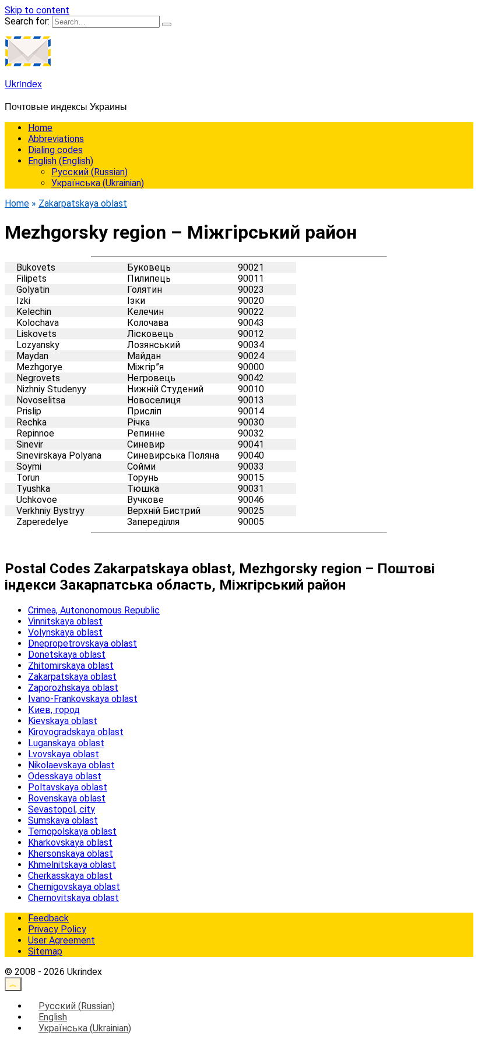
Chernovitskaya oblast (73, 897)
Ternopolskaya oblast (72, 831)
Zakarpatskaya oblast (72, 676)
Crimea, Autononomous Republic (94, 610)
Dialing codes (55, 149)
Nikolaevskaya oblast (71, 765)
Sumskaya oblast (63, 820)
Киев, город (54, 709)
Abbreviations (56, 138)
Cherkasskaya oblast (70, 875)
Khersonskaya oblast (70, 853)
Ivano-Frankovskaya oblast (83, 698)
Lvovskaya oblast (63, 754)
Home (40, 127)
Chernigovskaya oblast (74, 886)
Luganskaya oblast (66, 742)
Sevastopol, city (61, 809)
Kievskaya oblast (62, 720)
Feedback (48, 918)
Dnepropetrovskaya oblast (82, 643)
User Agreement (61, 940)
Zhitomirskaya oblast (71, 665)
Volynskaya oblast (65, 632)
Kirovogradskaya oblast (76, 731)
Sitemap (45, 951)
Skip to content (37, 10)
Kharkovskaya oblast (70, 842)
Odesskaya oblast (64, 776)
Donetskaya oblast (67, 654)
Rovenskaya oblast (67, 798)
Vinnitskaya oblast (65, 621)
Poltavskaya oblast (67, 787)
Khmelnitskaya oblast (72, 864)
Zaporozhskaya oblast (73, 687)
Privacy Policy (57, 929)
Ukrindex (23, 83)
